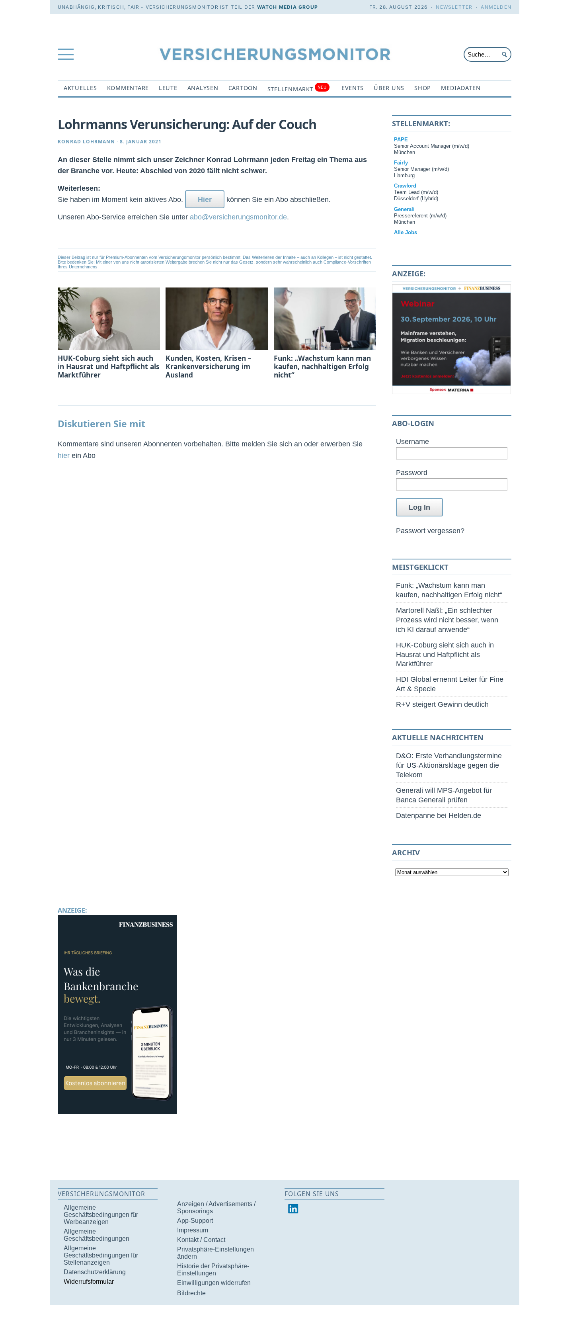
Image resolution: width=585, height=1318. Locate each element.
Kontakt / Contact (201, 1239)
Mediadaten (460, 88)
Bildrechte (191, 1293)
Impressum (192, 1230)
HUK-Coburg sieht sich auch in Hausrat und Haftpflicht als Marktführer (445, 654)
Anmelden (496, 7)
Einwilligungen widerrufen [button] (214, 1282)
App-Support (195, 1220)
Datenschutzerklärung (95, 1272)
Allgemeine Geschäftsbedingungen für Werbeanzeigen (101, 1214)
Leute (168, 88)
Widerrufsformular (89, 1281)
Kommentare (128, 88)
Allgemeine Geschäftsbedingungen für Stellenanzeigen (101, 1255)
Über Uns (389, 88)
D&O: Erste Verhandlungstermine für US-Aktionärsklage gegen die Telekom (449, 765)
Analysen (202, 88)
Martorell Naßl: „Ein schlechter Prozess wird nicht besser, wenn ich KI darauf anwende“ (447, 620)
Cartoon (242, 88)
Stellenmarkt (297, 88)
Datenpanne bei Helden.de (438, 815)
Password (411, 472)
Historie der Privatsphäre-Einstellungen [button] (213, 1270)
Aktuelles (80, 88)
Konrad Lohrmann (86, 141)
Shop (422, 88)
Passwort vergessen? (430, 530)
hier (64, 455)
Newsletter (454, 7)
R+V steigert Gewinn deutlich (442, 704)
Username (412, 441)
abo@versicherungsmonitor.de (238, 217)
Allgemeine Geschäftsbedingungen (96, 1235)
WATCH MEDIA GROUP (287, 7)
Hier (205, 199)
